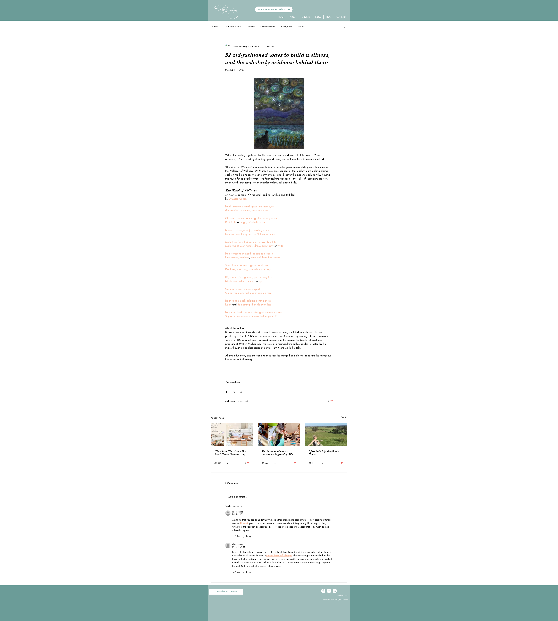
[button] (274, 9)
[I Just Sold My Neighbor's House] (326, 434)
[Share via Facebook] (226, 392)
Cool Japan (286, 26)
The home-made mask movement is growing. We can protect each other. (277, 453)
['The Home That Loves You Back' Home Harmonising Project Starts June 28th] (232, 434)
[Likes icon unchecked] (234, 536)
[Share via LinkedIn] (240, 392)
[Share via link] (248, 392)
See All (344, 417)
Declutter (250, 26)
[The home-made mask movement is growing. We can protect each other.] (279, 434)
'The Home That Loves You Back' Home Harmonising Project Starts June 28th (230, 453)
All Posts (214, 26)
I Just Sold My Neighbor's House (324, 453)
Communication (268, 26)
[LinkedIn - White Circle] (335, 591)
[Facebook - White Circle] (323, 591)
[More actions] (331, 46)
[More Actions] (331, 513)
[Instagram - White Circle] (329, 591)
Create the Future (232, 26)
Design (301, 26)
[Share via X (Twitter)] (233, 392)
